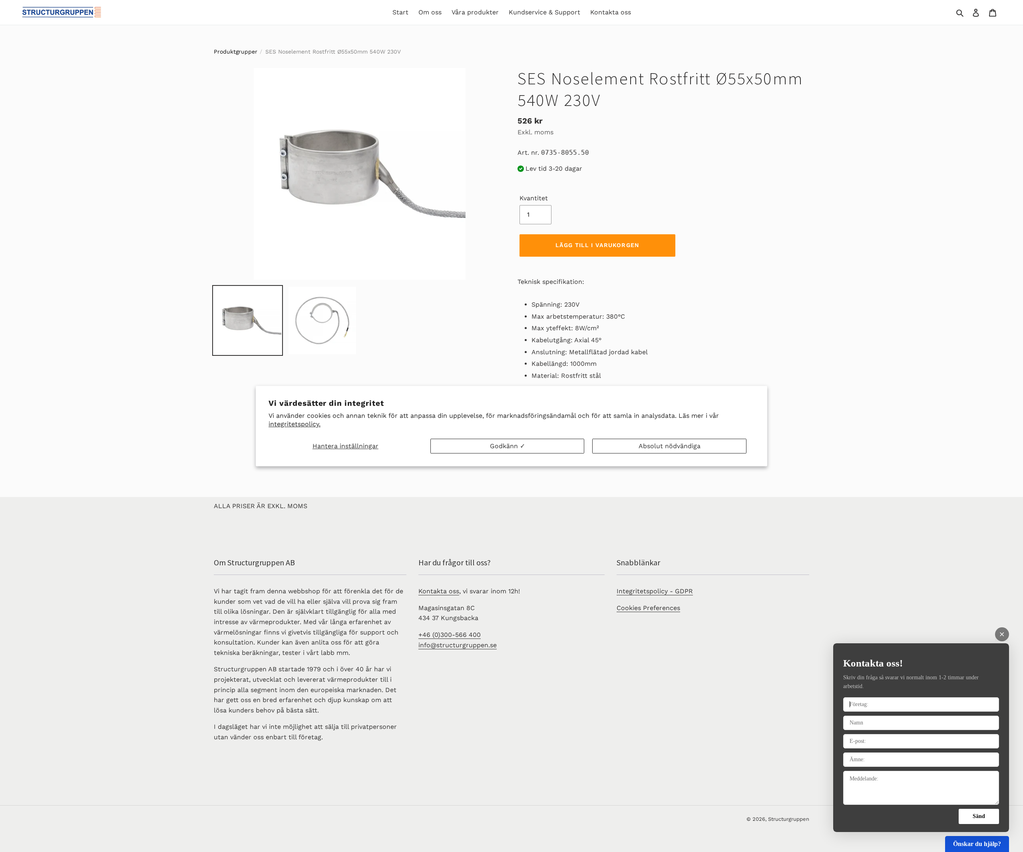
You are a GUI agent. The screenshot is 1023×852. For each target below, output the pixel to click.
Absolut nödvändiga (670, 446)
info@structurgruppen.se (457, 645)
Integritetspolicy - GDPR (655, 591)
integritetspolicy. (294, 424)
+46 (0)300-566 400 (449, 635)
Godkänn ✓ (507, 446)
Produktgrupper (235, 51)
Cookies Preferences (648, 608)
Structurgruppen (788, 819)
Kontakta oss (438, 591)
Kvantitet (533, 198)
